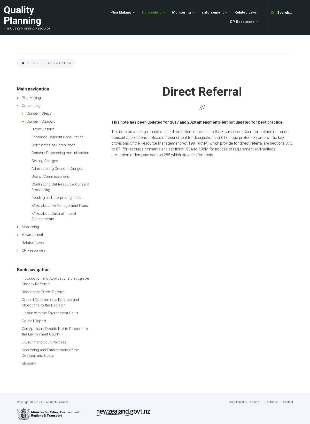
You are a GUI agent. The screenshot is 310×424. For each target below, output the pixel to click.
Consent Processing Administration (60, 153)
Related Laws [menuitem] (245, 12)
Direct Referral (43, 129)
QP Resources (33, 250)
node (36, 63)
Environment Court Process (44, 342)
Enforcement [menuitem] (213, 12)
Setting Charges (44, 161)
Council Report (34, 321)
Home (23, 63)
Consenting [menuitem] (152, 12)
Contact (288, 402)
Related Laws (33, 242)
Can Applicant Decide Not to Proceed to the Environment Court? (55, 331)
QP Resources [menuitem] (242, 22)
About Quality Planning (244, 402)
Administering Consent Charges (57, 168)
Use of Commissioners (50, 176)
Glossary (29, 363)
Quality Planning (22, 15)
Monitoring (30, 227)
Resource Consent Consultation (57, 137)
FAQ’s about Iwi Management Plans (59, 205)
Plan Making (31, 98)
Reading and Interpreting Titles (56, 197)
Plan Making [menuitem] (120, 12)
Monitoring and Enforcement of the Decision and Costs (50, 353)
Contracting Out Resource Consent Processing (60, 187)
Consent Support (41, 121)
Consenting (31, 106)
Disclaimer (271, 402)
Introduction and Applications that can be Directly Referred (55, 281)
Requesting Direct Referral (43, 292)
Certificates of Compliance (53, 145)
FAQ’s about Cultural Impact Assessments (53, 216)
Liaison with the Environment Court (50, 313)
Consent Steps (39, 113)
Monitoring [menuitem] (181, 12)
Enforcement (32, 234)
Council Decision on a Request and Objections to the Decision (50, 302)
